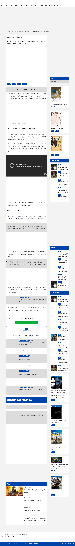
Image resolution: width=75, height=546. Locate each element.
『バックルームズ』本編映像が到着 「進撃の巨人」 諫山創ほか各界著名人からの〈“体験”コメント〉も (63, 255)
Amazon (52, 106)
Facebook (25, 399)
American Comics (9, 5)
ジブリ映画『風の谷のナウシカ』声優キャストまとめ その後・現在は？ (63, 330)
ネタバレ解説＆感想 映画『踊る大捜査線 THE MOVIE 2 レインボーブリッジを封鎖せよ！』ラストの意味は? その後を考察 (63, 191)
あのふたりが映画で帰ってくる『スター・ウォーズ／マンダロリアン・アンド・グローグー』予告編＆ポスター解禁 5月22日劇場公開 (35, 491)
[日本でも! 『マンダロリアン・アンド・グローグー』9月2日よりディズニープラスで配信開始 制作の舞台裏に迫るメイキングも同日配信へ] (54, 197)
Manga (41, 5)
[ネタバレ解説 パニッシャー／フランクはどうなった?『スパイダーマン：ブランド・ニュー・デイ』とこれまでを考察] (54, 345)
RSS (31, 399)
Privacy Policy (60, 2)
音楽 (59, 266)
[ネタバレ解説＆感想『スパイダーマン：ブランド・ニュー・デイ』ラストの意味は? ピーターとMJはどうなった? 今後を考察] (54, 306)
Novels (21, 5)
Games (31, 5)
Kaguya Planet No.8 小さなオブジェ (57, 128)
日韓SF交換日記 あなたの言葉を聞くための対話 (59, 104)
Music (36, 5)
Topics (50, 5)
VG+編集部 (13, 37)
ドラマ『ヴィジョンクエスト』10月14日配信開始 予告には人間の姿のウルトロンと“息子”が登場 (63, 175)
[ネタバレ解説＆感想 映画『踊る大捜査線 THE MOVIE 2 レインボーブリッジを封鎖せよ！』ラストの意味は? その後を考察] (54, 190)
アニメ (60, 282)
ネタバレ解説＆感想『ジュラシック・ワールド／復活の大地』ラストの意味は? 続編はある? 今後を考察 (63, 315)
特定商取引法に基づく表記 (33, 543)
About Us (53, 2)
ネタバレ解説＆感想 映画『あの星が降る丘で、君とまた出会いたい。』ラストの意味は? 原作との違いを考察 (63, 353)
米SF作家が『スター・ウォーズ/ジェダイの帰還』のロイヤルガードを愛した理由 (32, 300)
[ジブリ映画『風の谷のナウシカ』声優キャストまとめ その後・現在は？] (54, 329)
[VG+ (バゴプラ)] (12, 2)
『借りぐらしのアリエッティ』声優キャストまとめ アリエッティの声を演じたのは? (63, 323)
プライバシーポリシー (23, 543)
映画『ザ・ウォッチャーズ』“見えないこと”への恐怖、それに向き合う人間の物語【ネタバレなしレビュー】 (35, 510)
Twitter (19, 399)
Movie (2, 5)
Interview (56, 5)
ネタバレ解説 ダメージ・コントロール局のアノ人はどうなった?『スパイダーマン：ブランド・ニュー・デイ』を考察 (63, 183)
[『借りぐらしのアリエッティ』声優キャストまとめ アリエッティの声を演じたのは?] (54, 322)
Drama (26, 5)
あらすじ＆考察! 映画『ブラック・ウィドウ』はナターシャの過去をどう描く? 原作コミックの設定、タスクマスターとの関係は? (32, 374)
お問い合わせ (43, 415)
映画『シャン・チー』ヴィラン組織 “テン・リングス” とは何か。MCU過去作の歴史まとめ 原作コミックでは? (32, 343)
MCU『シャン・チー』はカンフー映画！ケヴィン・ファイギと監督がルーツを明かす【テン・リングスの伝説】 (32, 359)
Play (46, 5)
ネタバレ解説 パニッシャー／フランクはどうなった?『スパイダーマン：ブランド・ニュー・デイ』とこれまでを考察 (63, 346)
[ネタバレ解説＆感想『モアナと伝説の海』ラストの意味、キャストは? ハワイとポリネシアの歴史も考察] (54, 337)
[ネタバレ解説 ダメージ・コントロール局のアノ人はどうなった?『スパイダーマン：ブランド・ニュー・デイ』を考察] (54, 182)
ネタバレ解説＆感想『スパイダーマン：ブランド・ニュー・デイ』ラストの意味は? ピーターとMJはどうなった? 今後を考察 (63, 307)
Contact (66, 2)
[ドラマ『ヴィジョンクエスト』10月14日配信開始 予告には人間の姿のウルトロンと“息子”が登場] (54, 174)
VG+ (71, 543)
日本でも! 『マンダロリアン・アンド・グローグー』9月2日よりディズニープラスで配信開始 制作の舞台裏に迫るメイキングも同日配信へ (63, 198)
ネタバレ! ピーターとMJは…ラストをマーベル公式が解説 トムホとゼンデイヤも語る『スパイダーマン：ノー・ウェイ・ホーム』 (35, 520)
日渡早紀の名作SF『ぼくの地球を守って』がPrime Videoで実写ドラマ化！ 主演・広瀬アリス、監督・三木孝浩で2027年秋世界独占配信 (63, 278)
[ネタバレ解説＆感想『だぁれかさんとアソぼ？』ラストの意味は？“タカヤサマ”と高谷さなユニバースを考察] (54, 360)
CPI (73, 543)
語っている (39, 289)
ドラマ (60, 274)
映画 (30, 487)
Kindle (52, 130)
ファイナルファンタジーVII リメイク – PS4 (58, 420)
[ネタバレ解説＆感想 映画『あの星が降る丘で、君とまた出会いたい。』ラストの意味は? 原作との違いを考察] (54, 352)
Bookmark (25, 84)
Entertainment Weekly (14, 216)
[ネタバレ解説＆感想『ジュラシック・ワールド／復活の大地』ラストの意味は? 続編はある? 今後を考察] (54, 314)
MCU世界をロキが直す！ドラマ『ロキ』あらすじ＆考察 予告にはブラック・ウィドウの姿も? (32, 390)
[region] (37, 18)
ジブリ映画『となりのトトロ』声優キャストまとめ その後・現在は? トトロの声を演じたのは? (63, 168)
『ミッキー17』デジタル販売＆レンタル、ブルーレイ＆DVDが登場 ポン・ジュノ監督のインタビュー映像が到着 (35, 500)
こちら (35, 335)
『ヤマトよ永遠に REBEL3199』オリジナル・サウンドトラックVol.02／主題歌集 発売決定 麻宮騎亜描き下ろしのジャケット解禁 (63, 270)
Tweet (9, 84)
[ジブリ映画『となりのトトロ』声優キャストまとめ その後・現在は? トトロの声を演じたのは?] (54, 167)
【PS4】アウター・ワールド (56, 445)
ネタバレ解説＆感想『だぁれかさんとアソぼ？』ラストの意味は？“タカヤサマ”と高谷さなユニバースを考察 (63, 361)
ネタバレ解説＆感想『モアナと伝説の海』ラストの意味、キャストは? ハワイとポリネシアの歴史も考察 (63, 338)
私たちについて (9, 543)
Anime (16, 5)
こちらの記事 (30, 350)
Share (14, 84)
